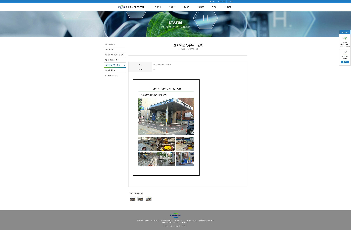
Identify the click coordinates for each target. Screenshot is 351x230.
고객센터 (228, 7)
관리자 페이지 (183, 226)
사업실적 (186, 7)
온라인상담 (222, 1)
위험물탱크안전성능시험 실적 (114, 54)
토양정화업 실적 (110, 70)
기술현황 (201, 7)
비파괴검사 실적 (110, 44)
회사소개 (158, 7)
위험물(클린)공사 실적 (112, 60)
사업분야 (172, 7)
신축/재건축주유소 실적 (112, 65)
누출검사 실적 (109, 49)
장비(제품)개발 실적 (111, 75)
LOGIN (231, 1)
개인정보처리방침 (174, 226)
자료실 (214, 7)
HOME (212, 1)
